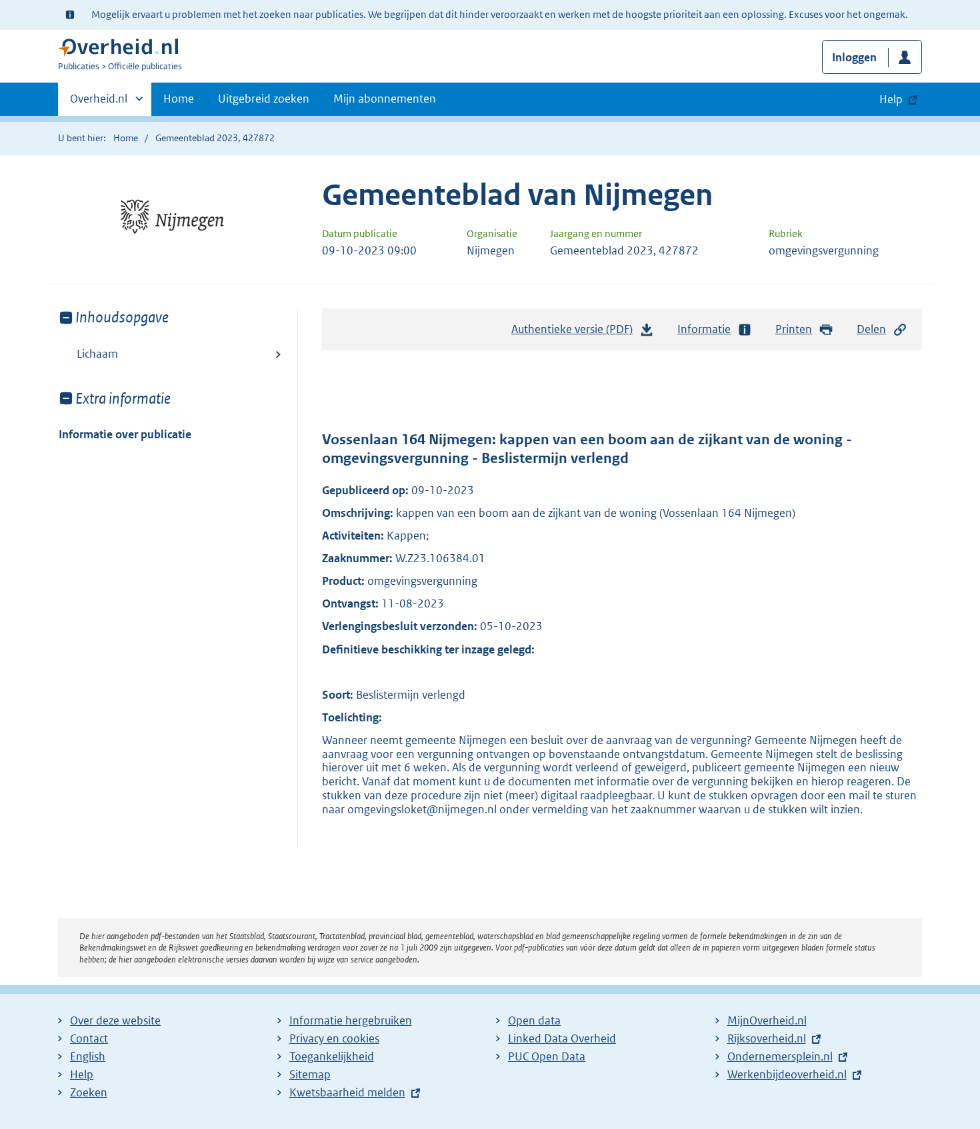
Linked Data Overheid (562, 1038)
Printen (793, 329)
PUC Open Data (546, 1056)
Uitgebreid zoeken (263, 98)
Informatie (704, 329)
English (87, 1056)
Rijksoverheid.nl (766, 1038)
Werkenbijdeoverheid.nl (787, 1074)
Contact (89, 1038)
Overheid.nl (98, 103)
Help (81, 1074)
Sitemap (310, 1074)
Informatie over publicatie (125, 434)
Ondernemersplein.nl (780, 1056)
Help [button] (891, 99)
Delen (871, 329)
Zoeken (88, 1092)
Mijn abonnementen (384, 98)
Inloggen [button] (854, 57)
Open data (534, 1020)
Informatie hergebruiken (350, 1020)
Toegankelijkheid (331, 1056)
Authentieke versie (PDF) (575, 333)
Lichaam (97, 353)
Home (178, 98)
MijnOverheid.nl (767, 1020)
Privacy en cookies (334, 1038)
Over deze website (115, 1020)
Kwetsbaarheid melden (347, 1092)
